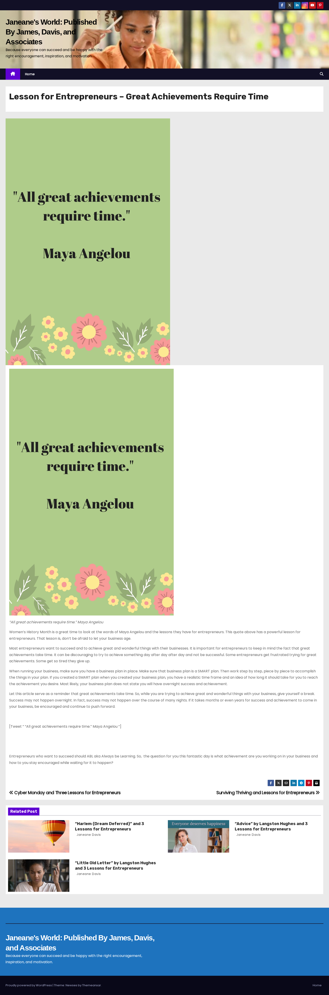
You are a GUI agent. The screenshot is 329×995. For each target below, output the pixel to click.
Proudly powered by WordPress (29, 985)
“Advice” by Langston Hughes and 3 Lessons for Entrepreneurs (271, 826)
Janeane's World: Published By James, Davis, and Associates (51, 32)
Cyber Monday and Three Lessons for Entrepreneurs (67, 793)
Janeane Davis (88, 834)
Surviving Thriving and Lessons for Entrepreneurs (266, 793)
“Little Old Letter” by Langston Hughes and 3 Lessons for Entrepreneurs (115, 865)
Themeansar (91, 985)
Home (30, 74)
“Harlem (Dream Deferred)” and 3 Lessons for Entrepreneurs (109, 826)
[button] (321, 74)
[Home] (13, 74)
